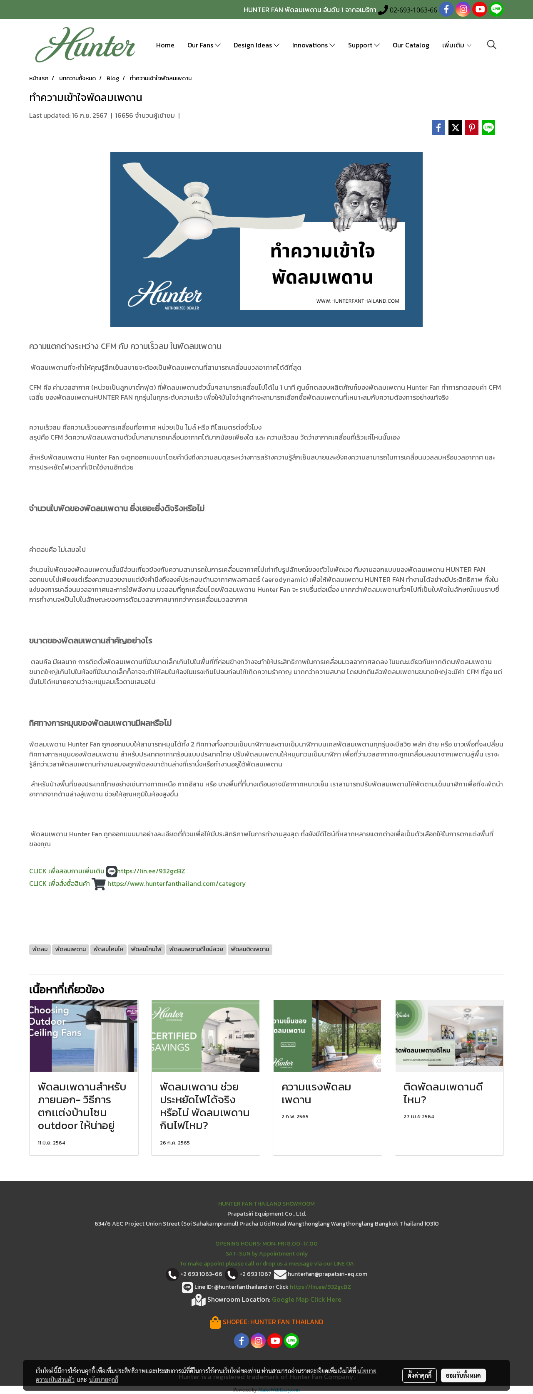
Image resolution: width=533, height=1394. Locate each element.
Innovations (310, 45)
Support (361, 45)
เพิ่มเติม (454, 45)
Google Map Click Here (306, 1299)
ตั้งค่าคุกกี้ (419, 1375)
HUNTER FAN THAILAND (286, 1321)
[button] (492, 44)
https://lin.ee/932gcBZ (152, 871)
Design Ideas (254, 45)
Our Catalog (411, 45)
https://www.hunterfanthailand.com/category (176, 883)
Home (165, 45)
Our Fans (201, 45)
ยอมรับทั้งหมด (463, 1375)
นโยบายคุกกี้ (103, 1379)
